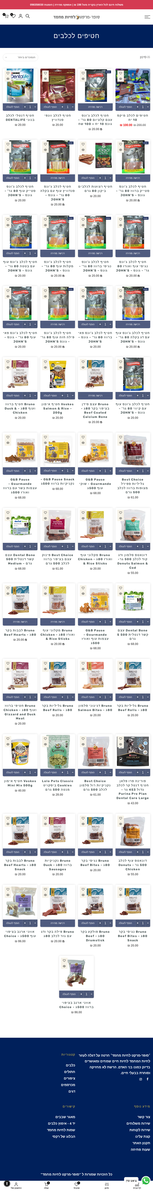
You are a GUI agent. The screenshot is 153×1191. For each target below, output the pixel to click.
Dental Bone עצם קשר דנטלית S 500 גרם (133, 635)
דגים (71, 1091)
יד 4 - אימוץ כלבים (61, 1123)
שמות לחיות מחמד (61, 1130)
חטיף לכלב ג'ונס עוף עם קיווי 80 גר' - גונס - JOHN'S (133, 408)
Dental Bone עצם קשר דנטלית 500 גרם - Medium (20, 559)
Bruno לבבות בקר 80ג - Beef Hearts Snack (20, 865)
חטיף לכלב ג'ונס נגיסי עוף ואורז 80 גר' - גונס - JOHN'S (132, 266)
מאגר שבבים (65, 1117)
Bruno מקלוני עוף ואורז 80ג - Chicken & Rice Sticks (95, 559)
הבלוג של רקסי (63, 1136)
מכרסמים (68, 1085)
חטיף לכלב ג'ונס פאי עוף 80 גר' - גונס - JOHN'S (20, 337)
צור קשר (144, 1117)
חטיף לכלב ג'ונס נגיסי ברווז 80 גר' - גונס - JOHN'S (95, 266)
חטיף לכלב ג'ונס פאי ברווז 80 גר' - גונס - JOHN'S (95, 337)
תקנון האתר (141, 1143)
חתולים (69, 1072)
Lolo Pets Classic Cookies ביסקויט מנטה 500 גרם (58, 785)
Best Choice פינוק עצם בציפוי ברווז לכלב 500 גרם (58, 559)
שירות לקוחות (139, 1130)
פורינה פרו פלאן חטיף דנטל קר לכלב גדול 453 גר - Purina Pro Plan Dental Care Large (132, 789)
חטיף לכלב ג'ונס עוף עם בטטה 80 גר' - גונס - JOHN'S (20, 266)
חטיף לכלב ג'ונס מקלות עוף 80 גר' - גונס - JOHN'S (58, 266)
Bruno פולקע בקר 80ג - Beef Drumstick (95, 936)
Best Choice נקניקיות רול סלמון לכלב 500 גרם (95, 785)
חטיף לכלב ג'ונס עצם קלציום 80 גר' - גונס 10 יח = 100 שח (95, 120)
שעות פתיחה (140, 1149)
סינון (143, 57)
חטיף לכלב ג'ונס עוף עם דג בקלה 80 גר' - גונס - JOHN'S (133, 337)
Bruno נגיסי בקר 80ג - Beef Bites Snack (133, 936)
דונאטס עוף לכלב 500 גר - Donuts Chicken (132, 865)
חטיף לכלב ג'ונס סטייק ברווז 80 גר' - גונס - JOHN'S (133, 191)
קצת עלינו (142, 1136)
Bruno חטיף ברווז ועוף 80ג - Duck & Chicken (20, 408)
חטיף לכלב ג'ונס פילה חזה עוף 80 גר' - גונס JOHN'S (58, 337)
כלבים (70, 1065)
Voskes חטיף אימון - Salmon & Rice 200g (58, 408)
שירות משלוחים (138, 1123)
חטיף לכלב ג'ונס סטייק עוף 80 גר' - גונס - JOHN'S (20, 191)
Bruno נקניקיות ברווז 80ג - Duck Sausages (57, 865)
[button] (7, 1183)
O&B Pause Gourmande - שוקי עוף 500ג (95, 484)
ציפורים (69, 1078)
